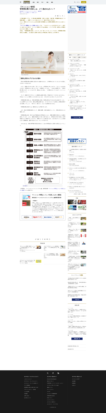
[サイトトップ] (27, 2)
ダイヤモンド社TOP (76, 379)
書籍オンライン (50, 387)
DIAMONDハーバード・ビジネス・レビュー (55, 383)
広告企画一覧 (70, 349)
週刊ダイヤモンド (50, 381)
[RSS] (58, 373)
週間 (79, 57)
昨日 (75, 57)
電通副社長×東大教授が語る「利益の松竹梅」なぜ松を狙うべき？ (77, 295)
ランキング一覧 (77, 117)
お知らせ (73, 385)
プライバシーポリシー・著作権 (30, 389)
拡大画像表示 (25, 185)
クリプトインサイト (50, 399)
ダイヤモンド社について (77, 376)
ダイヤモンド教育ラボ (51, 402)
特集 (47, 2)
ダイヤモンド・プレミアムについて (30, 381)
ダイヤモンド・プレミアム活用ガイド (31, 383)
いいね (83, 57)
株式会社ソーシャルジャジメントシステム (28, 11)
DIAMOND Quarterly (51, 395)
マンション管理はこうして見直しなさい (29, 12)
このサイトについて (28, 379)
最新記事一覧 (77, 338)
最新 (70, 57)
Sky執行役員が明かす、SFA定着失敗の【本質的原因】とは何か (77, 283)
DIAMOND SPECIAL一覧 (73, 346)
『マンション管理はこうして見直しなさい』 (30, 25)
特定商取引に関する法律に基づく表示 (31, 387)
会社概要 (73, 381)
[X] (47, 373)
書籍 (52, 2)
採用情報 (73, 383)
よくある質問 (26, 391)
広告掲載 (25, 393)
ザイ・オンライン (50, 389)
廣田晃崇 (39, 11)
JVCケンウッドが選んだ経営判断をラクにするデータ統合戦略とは (77, 291)
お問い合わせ (26, 395)
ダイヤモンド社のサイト (52, 376)
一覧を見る (77, 299)
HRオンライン (49, 397)
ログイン (78, 2)
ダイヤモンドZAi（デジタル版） (53, 385)
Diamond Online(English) (51, 379)
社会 (20, 12)
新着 (34, 2)
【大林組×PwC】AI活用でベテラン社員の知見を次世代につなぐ (77, 279)
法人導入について (27, 397)
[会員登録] (83, 2)
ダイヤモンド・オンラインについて (31, 376)
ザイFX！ (49, 391)
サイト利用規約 (27, 385)
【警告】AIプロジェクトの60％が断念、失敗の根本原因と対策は (77, 287)
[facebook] (53, 373)
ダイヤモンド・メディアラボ (52, 404)
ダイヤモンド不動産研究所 (52, 393)
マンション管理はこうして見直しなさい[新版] (46, 195)
